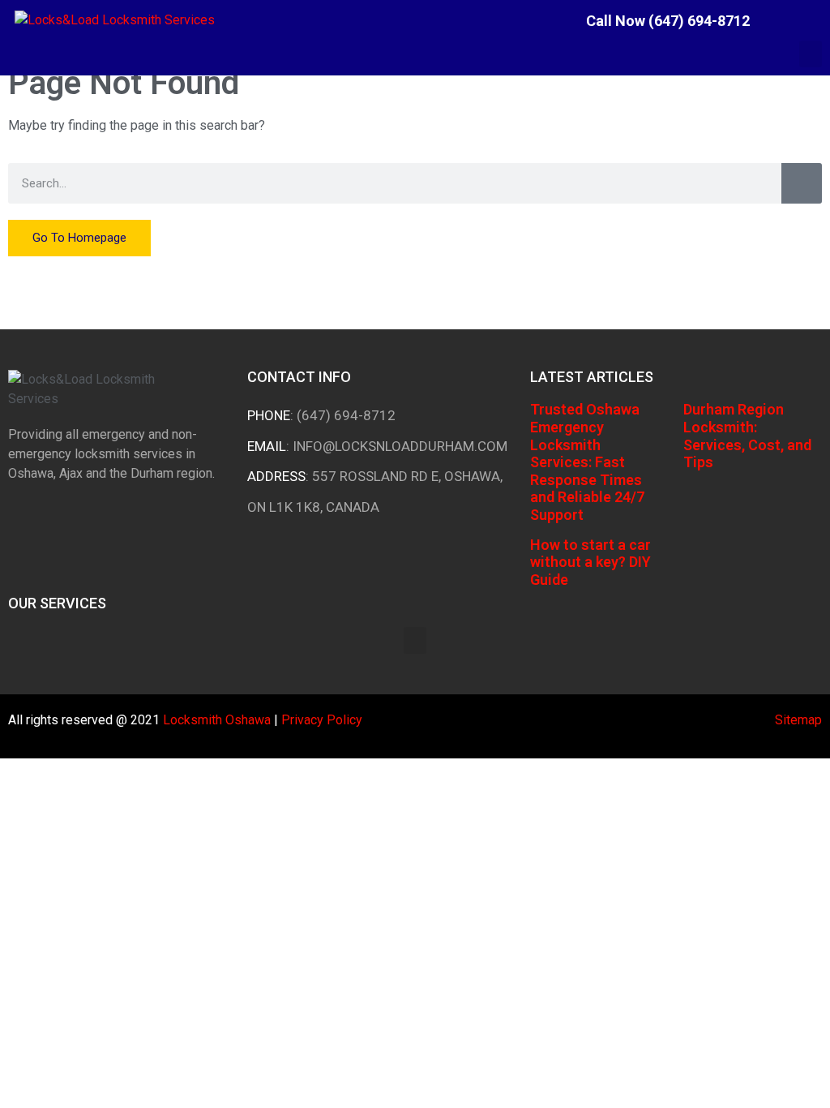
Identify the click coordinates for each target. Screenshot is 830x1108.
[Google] (818, 20)
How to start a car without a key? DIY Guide (590, 562)
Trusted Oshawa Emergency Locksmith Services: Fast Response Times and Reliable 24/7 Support (587, 462)
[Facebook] (778, 20)
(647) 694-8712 (346, 415)
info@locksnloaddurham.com (400, 446)
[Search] (801, 183)
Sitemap (798, 720)
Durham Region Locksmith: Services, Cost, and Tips (747, 435)
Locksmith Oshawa (217, 720)
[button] (810, 54)
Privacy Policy (321, 720)
